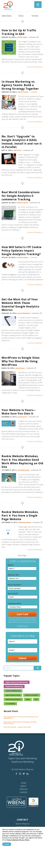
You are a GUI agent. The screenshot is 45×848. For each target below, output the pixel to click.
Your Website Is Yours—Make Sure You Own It (19, 411)
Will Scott (18, 150)
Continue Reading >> (35, 67)
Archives (35, 15)
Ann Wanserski (24, 470)
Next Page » (22, 555)
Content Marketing (13, 691)
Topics (20, 15)
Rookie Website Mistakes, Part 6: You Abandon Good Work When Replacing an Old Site (22, 461)
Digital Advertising (13, 695)
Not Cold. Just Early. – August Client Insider (17, 727)
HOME (23, 783)
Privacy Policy (22, 626)
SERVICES (24, 789)
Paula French (23, 92)
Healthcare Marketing (14, 686)
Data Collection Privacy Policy (18, 840)
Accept (6, 844)
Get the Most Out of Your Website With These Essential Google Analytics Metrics (20, 304)
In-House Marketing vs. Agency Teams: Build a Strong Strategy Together (20, 85)
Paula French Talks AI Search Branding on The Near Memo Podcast (20, 722)
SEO (36, 699)
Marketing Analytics (13, 699)
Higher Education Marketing (17, 682)
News (28, 699)
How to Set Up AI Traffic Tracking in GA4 (19, 32)
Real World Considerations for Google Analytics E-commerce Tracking (21, 195)
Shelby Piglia (22, 37)
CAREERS (23, 792)
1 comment (33, 92)
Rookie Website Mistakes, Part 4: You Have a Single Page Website (20, 515)
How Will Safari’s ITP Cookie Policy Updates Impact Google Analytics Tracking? (22, 250)
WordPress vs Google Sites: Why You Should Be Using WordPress (21, 361)
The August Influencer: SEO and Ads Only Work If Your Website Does (21, 717)
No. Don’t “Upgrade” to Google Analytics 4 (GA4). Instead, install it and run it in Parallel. (22, 142)
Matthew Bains (25, 522)
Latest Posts (6, 15)
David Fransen (23, 203)
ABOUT (23, 786)
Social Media (10, 704)
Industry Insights (31, 695)
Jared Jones (20, 368)
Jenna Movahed (24, 313)
